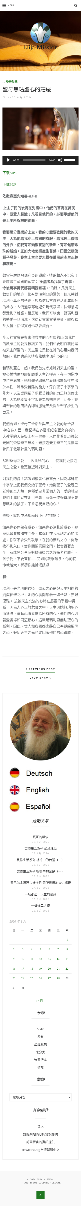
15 (67, 959)
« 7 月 (39, 1001)
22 (67, 969)
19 (40, 969)
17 (22, 969)
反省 (40, 1037)
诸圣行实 (40, 1060)
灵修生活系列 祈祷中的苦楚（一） (41, 872)
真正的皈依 (40, 837)
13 (49, 959)
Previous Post (41, 669)
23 (13, 978)
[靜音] (60, 160)
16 (14, 969)
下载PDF (9, 184)
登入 (40, 1127)
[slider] (70, 160)
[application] (40, 160)
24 (22, 978)
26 (40, 978)
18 (31, 969)
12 (40, 959)
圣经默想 (12, 81)
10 (22, 959)
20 (49, 969)
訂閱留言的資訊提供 (40, 1142)
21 (58, 969)
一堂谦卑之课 (40, 906)
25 (31, 978)
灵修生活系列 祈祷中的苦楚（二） (41, 860)
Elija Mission (40, 47)
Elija (5, 97)
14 (58, 959)
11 (32, 959)
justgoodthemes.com (46, 1182)
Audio (40, 1029)
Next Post (39, 678)
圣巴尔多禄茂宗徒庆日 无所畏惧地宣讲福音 (40, 883)
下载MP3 (9, 173)
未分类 (40, 1052)
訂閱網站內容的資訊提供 (40, 1134)
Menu (11, 5)
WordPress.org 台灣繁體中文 (40, 1150)
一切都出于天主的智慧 (40, 894)
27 (49, 978)
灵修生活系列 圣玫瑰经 (41, 849)
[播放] (8, 160)
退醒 (40, 1068)
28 (58, 978)
